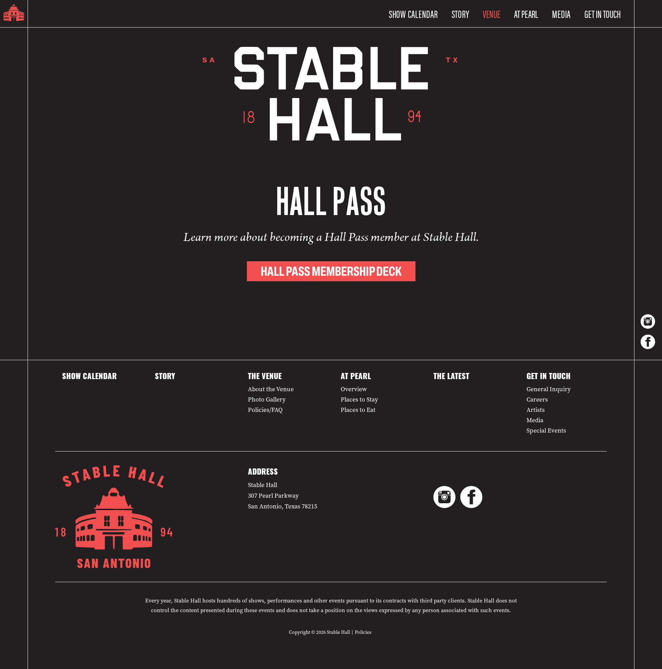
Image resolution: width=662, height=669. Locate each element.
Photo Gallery (266, 399)
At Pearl (356, 377)
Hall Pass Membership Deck (331, 271)
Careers (537, 399)
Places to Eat (358, 409)
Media (561, 13)
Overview (354, 389)
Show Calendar (413, 13)
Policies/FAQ (265, 409)
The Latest (451, 377)
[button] (491, 14)
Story (460, 13)
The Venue (265, 377)
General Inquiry (548, 389)
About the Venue (271, 389)
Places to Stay (359, 399)
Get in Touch (548, 377)
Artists (535, 409)
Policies (363, 632)
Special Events (546, 430)
